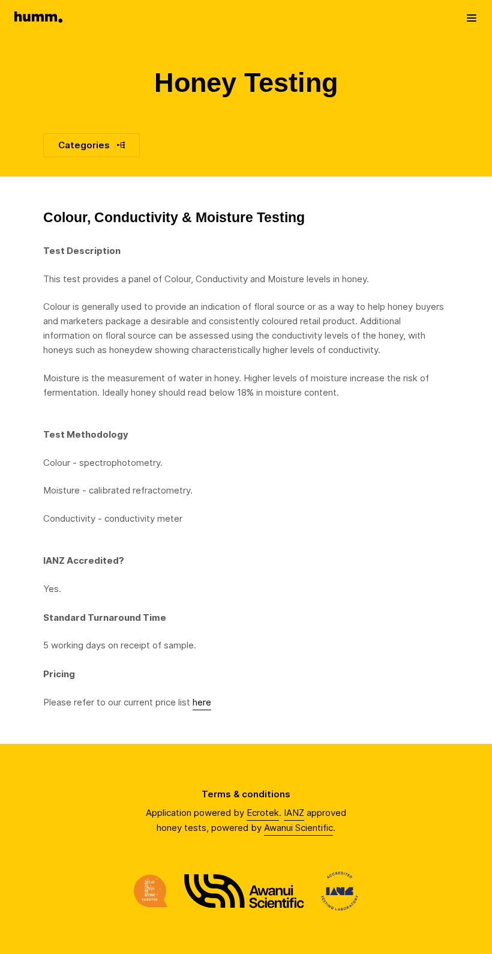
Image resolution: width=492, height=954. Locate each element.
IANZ (294, 812)
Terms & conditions (246, 794)
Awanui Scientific (298, 827)
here (202, 702)
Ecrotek (263, 812)
